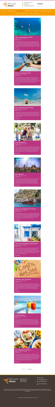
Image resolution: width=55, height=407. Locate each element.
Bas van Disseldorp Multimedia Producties (29, 397)
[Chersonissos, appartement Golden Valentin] (27, 232)
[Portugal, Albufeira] (27, 304)
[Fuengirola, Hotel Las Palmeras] (27, 268)
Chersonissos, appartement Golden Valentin (26, 243)
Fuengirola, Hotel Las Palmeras (23, 279)
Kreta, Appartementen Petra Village (24, 107)
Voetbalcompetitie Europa (35, 13)
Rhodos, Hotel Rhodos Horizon (23, 73)
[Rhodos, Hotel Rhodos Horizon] (27, 62)
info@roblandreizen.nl (43, 379)
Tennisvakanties (43, 10)
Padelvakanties (36, 10)
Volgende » (30, 369)
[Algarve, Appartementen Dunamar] (27, 26)
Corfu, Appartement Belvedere (23, 349)
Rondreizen (17, 13)
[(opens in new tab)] (27, 402)
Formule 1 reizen (28, 10)
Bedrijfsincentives (24, 13)
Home (4, 10)
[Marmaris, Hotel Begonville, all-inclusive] (27, 198)
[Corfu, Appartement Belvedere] (27, 339)
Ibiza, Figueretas (19, 174)
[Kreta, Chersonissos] (27, 131)
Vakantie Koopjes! (11, 10)
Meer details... (17, 49)
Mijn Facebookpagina (43, 383)
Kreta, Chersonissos (20, 142)
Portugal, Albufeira (20, 315)
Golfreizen (50, 10)
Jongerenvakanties (19, 10)
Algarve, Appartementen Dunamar (23, 37)
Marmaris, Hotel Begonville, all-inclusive (25, 209)
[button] (6, 11)
